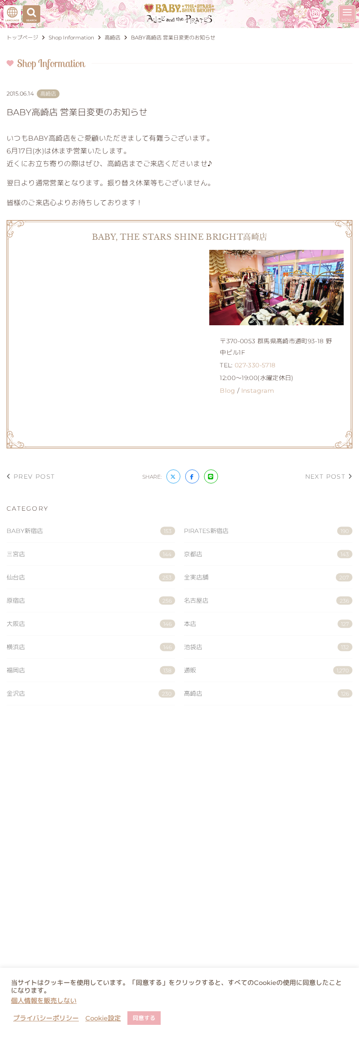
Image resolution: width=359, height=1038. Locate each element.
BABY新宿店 (89, 531)
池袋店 (266, 647)
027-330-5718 (255, 365)
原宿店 (89, 600)
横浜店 (89, 647)
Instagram (257, 391)
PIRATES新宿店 (266, 531)
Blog (227, 391)
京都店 (266, 554)
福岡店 (89, 670)
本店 (266, 624)
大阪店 (89, 624)
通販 (266, 670)
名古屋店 (266, 600)
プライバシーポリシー (46, 1018)
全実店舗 (266, 577)
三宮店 (89, 554)
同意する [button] (144, 1017)
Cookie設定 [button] (103, 1018)
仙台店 (89, 577)
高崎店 (266, 693)
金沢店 (89, 693)
